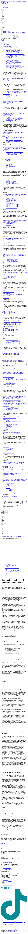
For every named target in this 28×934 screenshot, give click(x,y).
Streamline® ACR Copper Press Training (12, 400)
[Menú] (2, 29)
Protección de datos (7, 881)
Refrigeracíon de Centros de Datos (10, 329)
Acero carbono (6, 178)
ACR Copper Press (10, 203)
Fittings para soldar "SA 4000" (12, 204)
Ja (1, 852)
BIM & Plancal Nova (10, 409)
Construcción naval (10, 490)
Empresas (8, 485)
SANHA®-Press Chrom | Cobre (13, 60)
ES (3, 25)
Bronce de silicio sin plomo (9, 222)
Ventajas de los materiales (8, 377)
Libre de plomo (9, 448)
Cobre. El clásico (9, 380)
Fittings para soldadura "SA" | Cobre (14, 153)
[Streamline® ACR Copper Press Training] (15, 404)
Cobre (4, 197)
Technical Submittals (10, 427)
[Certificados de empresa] (15, 465)
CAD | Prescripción (10, 407)
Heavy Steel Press (10, 180)
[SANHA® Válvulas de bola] (15, 114)
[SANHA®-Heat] (15, 102)
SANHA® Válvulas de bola (9, 103)
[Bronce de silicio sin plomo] (15, 239)
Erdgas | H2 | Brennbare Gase (9, 368)
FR (3, 14)
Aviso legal (5, 882)
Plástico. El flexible (10, 382)
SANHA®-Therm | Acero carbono (13, 65)
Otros (4, 150)
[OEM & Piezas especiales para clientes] (15, 328)
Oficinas (8, 486)
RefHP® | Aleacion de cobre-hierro (13, 119)
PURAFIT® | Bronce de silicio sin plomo (15, 137)
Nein (4, 852)
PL (3, 19)
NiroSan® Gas (9, 161)
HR (3, 16)
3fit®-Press (8, 225)
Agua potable (6, 298)
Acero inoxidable (7, 159)
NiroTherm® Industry (10, 166)
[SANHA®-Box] (15, 92)
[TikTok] (14, 919)
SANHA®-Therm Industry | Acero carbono (15, 66)
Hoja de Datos (9, 425)
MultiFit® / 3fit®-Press (11, 276)
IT (2, 15)
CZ (3, 26)
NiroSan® (8, 160)
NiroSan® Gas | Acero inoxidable (13, 49)
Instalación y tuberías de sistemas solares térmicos (13, 360)
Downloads (5, 7)
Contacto (5, 5)
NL (3, 18)
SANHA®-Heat (6, 94)
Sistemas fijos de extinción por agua (11, 353)
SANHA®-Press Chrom (11, 201)
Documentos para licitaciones (12, 408)
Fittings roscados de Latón (11, 259)
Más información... (13, 930)
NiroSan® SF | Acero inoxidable (13, 51)
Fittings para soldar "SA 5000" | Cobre (14, 118)
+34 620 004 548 (7, 868)
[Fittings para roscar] (15, 149)
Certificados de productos (11, 422)
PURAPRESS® (9, 223)
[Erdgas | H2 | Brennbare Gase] (15, 374)
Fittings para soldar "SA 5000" (12, 205)
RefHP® (8, 242)
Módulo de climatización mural (12, 95)
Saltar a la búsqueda (17, 1)
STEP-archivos (9, 426)
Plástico (5, 275)
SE (3, 23)
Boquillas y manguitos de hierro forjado (14, 141)
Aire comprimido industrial (12, 340)
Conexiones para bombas (11, 154)
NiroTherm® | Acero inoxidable (13, 52)
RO (3, 20)
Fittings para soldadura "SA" (12, 206)
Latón (4, 256)
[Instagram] (3, 888)
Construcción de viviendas (11, 491)
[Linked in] (8, 888)
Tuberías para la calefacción (9, 312)
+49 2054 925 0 (6, 861)
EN (3, 12)
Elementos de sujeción (11, 155)
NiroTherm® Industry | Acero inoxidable (15, 54)
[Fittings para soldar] (15, 135)
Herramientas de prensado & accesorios (14, 152)
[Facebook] (1, 888)
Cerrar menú (5, 511)
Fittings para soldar (7, 115)
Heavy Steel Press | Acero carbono (13, 62)
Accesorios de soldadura (11, 120)
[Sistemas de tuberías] (15, 79)
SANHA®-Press (9, 198)
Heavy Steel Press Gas (11, 181)
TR (3, 27)
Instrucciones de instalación (12, 424)
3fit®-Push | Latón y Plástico (12, 68)
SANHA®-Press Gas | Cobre (12, 57)
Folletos (7, 420)
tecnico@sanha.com (7, 862)
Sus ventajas (6, 447)
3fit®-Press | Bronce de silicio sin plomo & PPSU (16, 67)
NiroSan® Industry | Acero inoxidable (14, 50)
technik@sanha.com (7, 869)
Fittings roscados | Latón (11, 138)
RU (3, 22)
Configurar (3, 931)
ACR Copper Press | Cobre (12, 61)
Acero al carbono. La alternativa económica (15, 379)
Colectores (8, 96)
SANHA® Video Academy (9, 386)
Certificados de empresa (8, 453)
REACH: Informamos (10, 383)
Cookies (5, 883)
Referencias (5, 481)
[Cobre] (15, 221)
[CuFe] (15, 255)
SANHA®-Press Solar (11, 200)
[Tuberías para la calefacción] (15, 322)
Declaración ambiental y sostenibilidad (11, 432)
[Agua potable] (7, 311)
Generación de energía (11, 493)
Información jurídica (7, 885)
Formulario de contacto (5, 853)
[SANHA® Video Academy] (15, 398)
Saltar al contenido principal (7, 1)
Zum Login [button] (3, 843)
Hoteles (7, 484)
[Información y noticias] (15, 474)
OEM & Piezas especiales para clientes (11, 323)
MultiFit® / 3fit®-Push (11, 277)
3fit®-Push (8, 258)
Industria (5, 338)
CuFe (4, 240)
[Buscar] (2, 34)
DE (3, 11)
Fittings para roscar (7, 136)
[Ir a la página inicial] (5, 31)
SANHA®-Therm (10, 182)
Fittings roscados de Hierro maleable (14, 294)
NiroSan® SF (9, 164)
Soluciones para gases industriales (13, 343)
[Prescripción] (15, 418)
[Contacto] (15, 480)
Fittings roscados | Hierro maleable (13, 140)
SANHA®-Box (6, 80)
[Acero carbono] (15, 195)
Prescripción (6, 406)
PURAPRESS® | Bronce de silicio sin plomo (15, 55)
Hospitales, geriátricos (10, 483)
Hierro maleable (6, 293)
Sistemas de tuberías (7, 46)
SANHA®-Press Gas (10, 199)
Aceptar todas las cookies (11, 931)
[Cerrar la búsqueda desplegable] (17, 36)
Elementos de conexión (11, 97)
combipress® (9, 449)
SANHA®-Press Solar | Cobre (12, 59)
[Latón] (15, 273)
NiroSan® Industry (10, 163)
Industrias (8, 488)
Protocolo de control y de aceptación (14, 421)
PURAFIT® (8, 226)
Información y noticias (8, 466)
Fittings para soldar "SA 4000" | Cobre (14, 117)
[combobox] (7, 37)
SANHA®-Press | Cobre (11, 56)
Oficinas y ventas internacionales (10, 496)
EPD (7, 429)
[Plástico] (15, 292)
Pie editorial (5, 880)
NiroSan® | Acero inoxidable (12, 47)
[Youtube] (5, 888)
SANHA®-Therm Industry (12, 183)
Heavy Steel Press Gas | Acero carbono (14, 63)
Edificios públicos (10, 489)
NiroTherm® (9, 165)
